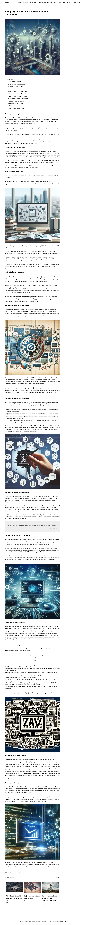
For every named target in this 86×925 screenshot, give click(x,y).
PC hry (69, 2)
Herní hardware (25, 2)
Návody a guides (58, 2)
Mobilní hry (50, 2)
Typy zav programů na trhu (16, 86)
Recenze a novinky (76, 2)
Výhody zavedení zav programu (17, 84)
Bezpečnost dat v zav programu (16, 101)
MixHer (7, 2)
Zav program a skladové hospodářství (18, 93)
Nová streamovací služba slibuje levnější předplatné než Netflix (50, 898)
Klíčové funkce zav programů (16, 89)
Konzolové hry (42, 2)
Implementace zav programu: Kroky (18, 103)
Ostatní (64, 2)
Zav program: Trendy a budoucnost (18, 108)
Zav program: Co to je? (15, 81)
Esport (19, 2)
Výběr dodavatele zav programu (17, 106)
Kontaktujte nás (19, 872)
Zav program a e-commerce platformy (18, 96)
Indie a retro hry (34, 2)
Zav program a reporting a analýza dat (18, 98)
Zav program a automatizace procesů (18, 91)
